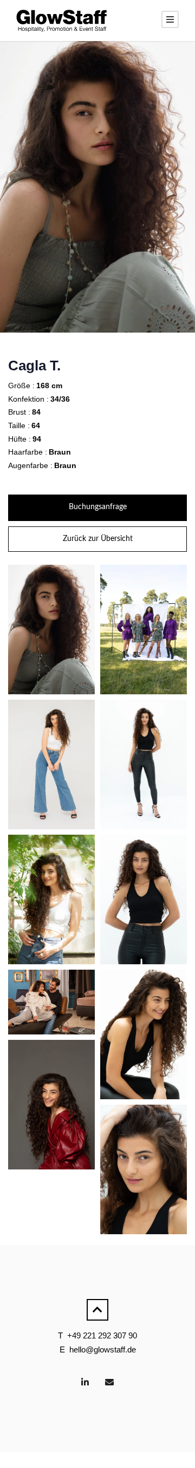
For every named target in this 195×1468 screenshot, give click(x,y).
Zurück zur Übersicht (98, 539)
